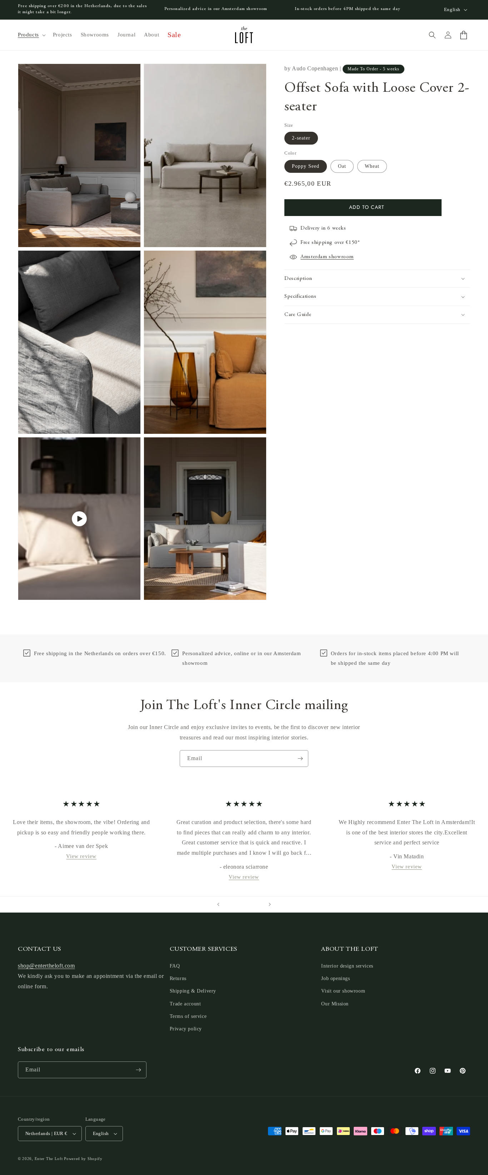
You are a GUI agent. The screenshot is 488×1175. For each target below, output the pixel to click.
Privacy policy (186, 1028)
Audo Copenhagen (315, 68)
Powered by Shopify (83, 1158)
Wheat (372, 166)
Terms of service (188, 1016)
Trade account (185, 1003)
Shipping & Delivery (193, 991)
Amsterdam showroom (327, 257)
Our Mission (335, 1003)
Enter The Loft (49, 1158)
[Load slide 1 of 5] (229, 904)
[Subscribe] (300, 758)
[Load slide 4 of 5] (251, 904)
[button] (31, 35)
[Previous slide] (218, 904)
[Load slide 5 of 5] (258, 904)
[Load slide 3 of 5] (244, 904)
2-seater (301, 138)
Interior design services (347, 966)
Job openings (335, 978)
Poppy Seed (305, 166)
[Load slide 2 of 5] (236, 904)
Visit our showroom (343, 991)
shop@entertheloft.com (46, 966)
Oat (342, 166)
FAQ (175, 966)
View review (81, 856)
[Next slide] (270, 904)
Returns (178, 978)
